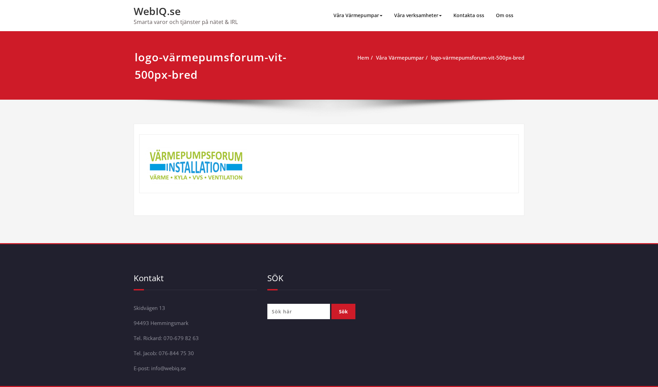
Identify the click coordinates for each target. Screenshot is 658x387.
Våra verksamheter (416, 15)
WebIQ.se (157, 11)
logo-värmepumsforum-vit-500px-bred (477, 57)
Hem (363, 57)
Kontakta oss (468, 15)
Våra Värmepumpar (356, 15)
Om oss (504, 15)
